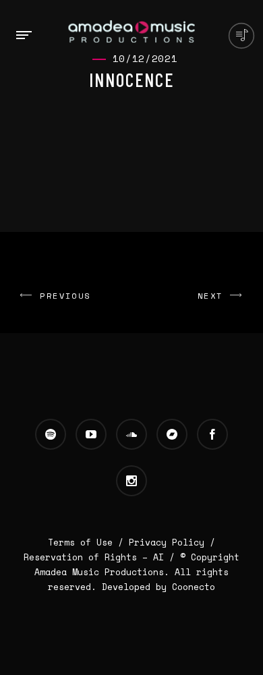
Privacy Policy (166, 542)
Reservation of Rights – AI (96, 557)
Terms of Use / (88, 542)
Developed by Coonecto (158, 586)
